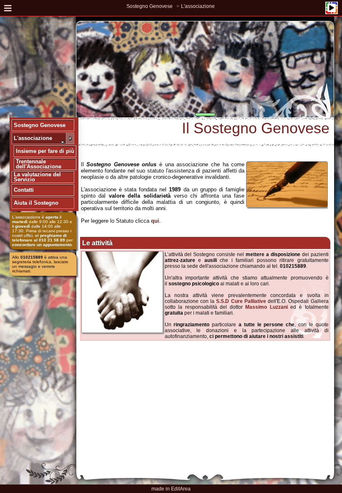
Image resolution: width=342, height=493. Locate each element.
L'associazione (198, 6)
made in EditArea (171, 489)
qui (155, 221)
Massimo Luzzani (266, 307)
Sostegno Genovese (149, 6)
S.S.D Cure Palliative (241, 301)
